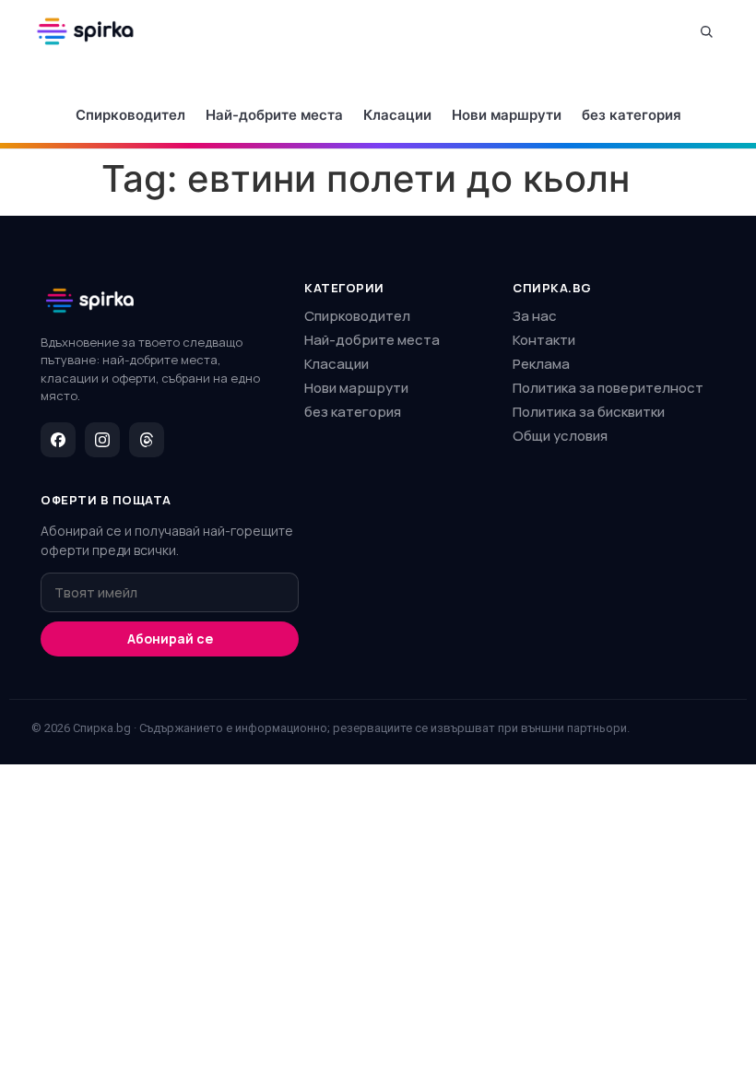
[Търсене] (706, 31)
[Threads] (146, 439)
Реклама (541, 364)
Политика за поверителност (608, 388)
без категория (631, 115)
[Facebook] (58, 439)
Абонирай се (170, 638)
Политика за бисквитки (589, 412)
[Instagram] (102, 439)
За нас (535, 316)
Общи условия (560, 436)
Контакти (544, 340)
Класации (397, 115)
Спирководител (130, 115)
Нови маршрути (506, 115)
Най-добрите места (274, 115)
